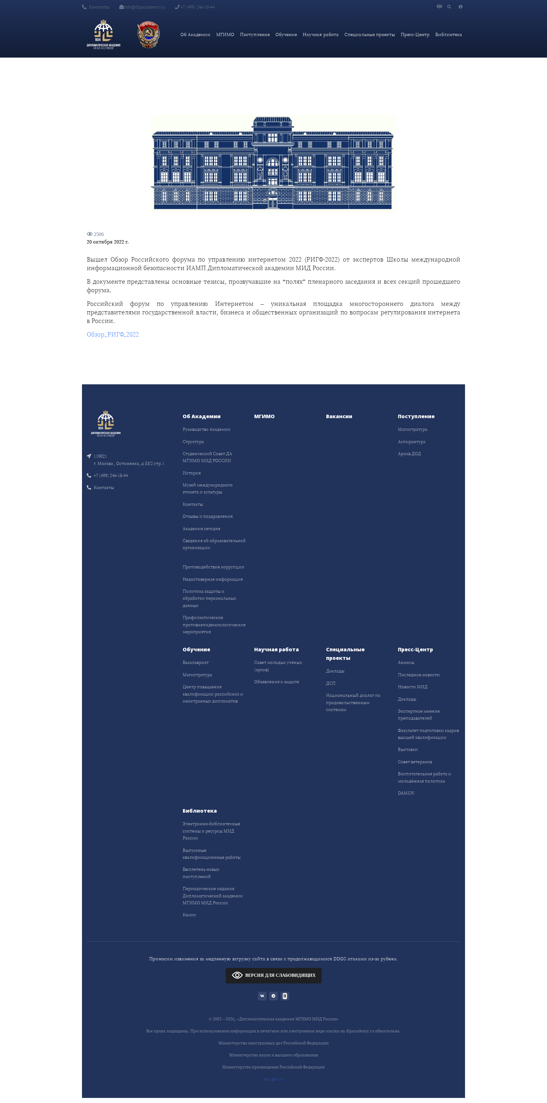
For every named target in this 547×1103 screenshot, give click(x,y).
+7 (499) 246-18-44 (197, 7)
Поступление (255, 34)
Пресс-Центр (415, 34)
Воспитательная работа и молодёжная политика (424, 777)
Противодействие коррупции (213, 567)
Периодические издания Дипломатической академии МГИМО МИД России (213, 895)
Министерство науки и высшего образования (273, 1055)
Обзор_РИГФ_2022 (113, 334)
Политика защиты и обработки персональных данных (209, 598)
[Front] (106, 423)
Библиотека (448, 34)
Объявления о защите (276, 682)
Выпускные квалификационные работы (212, 853)
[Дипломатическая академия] (103, 34)
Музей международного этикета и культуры (208, 488)
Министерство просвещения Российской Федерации (273, 1067)
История (192, 473)
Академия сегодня (201, 528)
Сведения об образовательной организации (214, 544)
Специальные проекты (369, 34)
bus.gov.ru (273, 1079)
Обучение (286, 34)
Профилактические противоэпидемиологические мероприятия (214, 624)
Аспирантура (411, 441)
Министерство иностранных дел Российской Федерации (273, 1043)
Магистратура (412, 429)
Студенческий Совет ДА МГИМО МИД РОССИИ (207, 457)
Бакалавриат (196, 662)
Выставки (408, 749)
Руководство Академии (206, 429)
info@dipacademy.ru (144, 7)
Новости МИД (413, 687)
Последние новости (419, 675)
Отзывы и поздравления (208, 516)
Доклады (335, 671)
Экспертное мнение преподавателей (419, 714)
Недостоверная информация (213, 579)
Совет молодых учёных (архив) (278, 665)
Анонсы (406, 662)
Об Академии (195, 34)
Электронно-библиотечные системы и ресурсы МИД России (211, 831)
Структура (193, 441)
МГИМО (225, 34)
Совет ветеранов (415, 762)
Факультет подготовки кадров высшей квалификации (428, 733)
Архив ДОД (409, 453)
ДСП (331, 683)
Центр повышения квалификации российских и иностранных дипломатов (213, 694)
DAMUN (406, 793)
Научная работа (321, 34)
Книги (189, 915)
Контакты (99, 7)
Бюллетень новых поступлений (201, 872)
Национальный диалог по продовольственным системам (353, 702)
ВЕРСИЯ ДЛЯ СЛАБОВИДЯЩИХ (280, 975)
